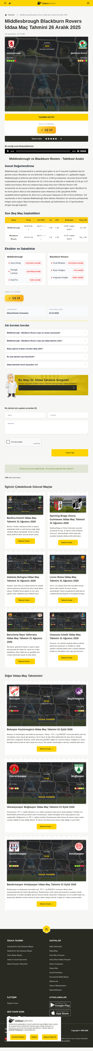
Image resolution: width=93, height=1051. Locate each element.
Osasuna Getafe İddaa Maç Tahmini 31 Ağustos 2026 (65, 636)
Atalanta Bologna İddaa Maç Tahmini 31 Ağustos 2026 (23, 579)
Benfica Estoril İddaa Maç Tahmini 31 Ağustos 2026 (21, 520)
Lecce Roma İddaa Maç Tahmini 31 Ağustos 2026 (64, 579)
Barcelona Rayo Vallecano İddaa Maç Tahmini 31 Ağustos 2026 (24, 638)
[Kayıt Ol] (10, 3)
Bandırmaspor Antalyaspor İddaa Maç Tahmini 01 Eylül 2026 (41, 884)
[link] (68, 1005)
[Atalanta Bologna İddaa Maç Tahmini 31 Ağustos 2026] (25, 564)
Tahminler (11, 15)
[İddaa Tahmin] (46, 3)
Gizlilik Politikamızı (16, 1030)
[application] (46, 151)
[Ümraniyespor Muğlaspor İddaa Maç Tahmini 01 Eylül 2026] (46, 783)
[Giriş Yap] (4, 3)
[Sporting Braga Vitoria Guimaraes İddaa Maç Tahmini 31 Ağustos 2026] (68, 504)
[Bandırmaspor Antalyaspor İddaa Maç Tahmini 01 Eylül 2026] (46, 860)
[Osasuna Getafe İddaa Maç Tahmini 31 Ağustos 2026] (68, 621)
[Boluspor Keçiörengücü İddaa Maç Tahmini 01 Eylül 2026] (46, 705)
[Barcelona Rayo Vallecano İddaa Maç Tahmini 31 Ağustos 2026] (25, 621)
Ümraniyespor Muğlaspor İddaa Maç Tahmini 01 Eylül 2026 (40, 807)
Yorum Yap (70, 453)
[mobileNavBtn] (88, 3)
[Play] (8, 151)
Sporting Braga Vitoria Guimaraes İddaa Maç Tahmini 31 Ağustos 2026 (67, 519)
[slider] (83, 151)
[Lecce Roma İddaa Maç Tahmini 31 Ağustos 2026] (68, 564)
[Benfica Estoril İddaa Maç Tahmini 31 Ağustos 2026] (25, 505)
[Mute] (78, 151)
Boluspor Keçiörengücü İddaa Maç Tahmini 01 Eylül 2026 (40, 729)
